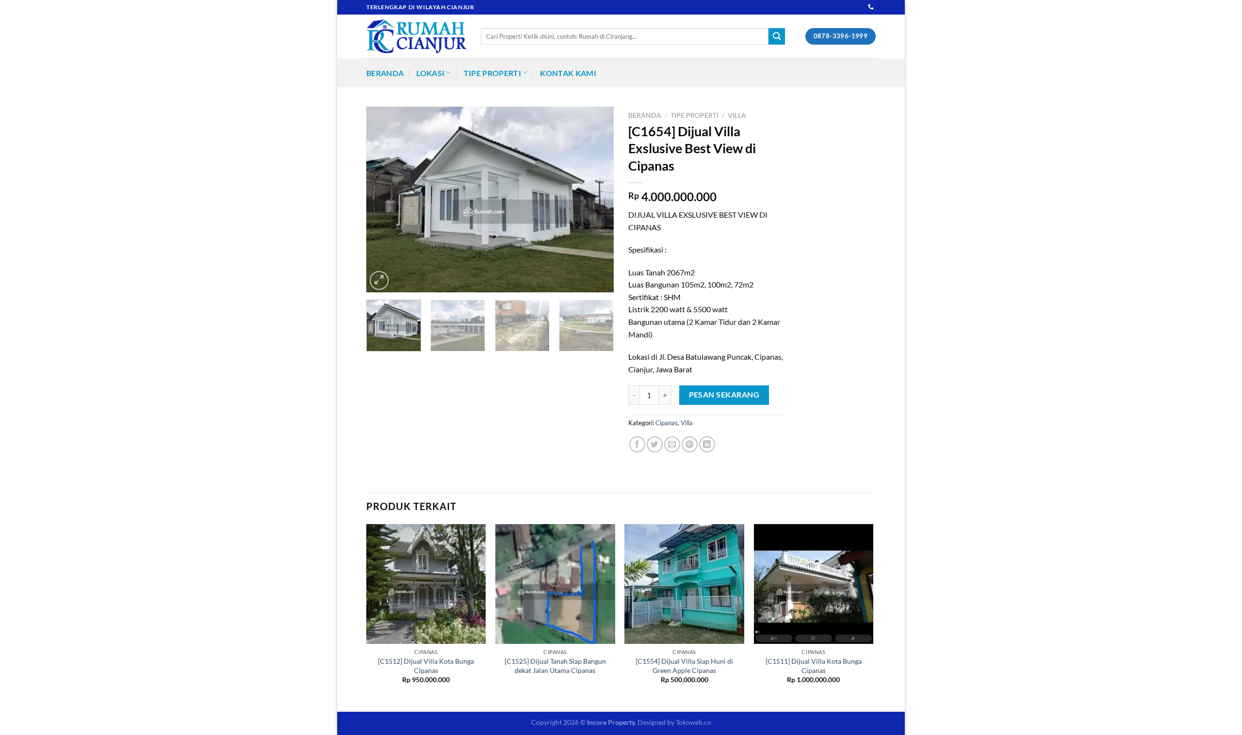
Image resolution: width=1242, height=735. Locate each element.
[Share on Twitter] (655, 444)
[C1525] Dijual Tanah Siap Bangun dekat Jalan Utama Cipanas (555, 665)
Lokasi (430, 73)
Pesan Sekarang (724, 394)
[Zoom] (379, 280)
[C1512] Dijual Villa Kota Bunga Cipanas (426, 665)
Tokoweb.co (693, 722)
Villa (737, 115)
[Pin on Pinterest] (690, 444)
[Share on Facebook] (637, 444)
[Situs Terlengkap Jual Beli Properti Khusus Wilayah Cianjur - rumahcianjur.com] (416, 36)
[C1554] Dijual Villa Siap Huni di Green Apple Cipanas (684, 665)
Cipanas (666, 423)
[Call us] (871, 7)
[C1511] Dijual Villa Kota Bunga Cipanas (814, 665)
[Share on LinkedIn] (707, 444)
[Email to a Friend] (672, 444)
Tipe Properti (492, 73)
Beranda (385, 73)
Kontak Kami (568, 73)
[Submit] (776, 36)
